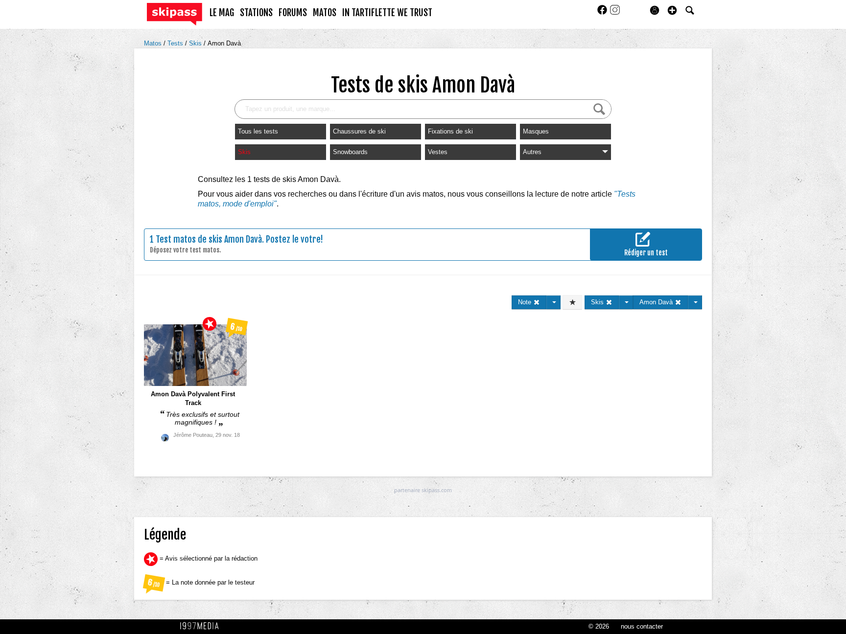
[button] (672, 10)
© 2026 (598, 626)
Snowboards (350, 152)
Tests (176, 43)
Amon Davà (224, 43)
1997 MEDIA (202, 626)
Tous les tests (258, 131)
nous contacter (642, 626)
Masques (536, 131)
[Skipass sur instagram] (615, 13)
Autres (532, 152)
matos (324, 13)
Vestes (437, 152)
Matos (154, 43)
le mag (222, 13)
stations (256, 13)
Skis (196, 43)
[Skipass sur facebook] (603, 13)
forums (293, 13)
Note (525, 302)
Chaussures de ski (359, 131)
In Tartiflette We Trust (387, 13)
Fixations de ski (450, 131)
